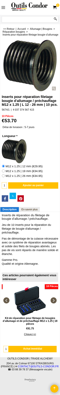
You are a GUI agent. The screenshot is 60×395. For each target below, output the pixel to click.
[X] (13, 196)
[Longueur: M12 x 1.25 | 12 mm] (30, 151)
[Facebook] (5, 198)
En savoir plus (29, 209)
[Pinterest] (20, 198)
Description (10, 209)
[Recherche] (55, 19)
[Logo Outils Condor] (29, 7)
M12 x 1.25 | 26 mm (24, 175)
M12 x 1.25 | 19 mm (24, 171)
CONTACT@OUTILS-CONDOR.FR (38, 366)
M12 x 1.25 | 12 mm (24, 166)
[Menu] (3, 8)
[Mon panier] (54, 7)
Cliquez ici (30, 334)
